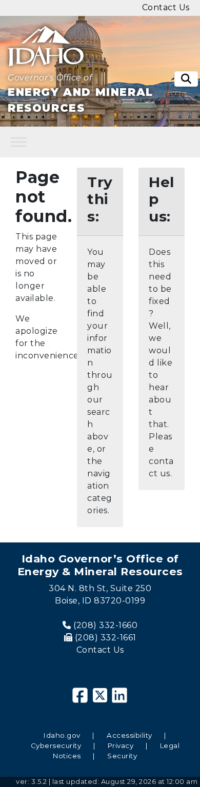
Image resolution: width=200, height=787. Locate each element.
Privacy (121, 745)
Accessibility (129, 735)
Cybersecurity (56, 745)
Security (122, 756)
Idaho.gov (62, 735)
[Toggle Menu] (18, 142)
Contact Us (100, 650)
